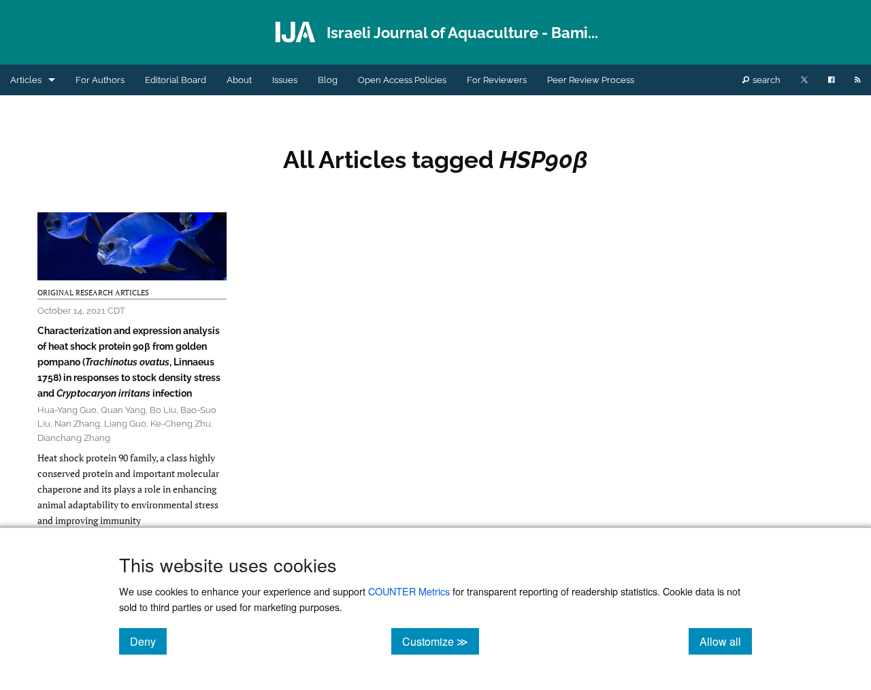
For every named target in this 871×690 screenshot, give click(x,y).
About (239, 80)
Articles (26, 80)
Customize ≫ (440, 641)
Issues (284, 80)
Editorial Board (175, 80)
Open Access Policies (402, 80)
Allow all (726, 641)
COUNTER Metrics (409, 591)
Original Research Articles (93, 292)
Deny (148, 641)
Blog (328, 80)
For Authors (100, 80)
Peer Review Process (590, 80)
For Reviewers (497, 80)
